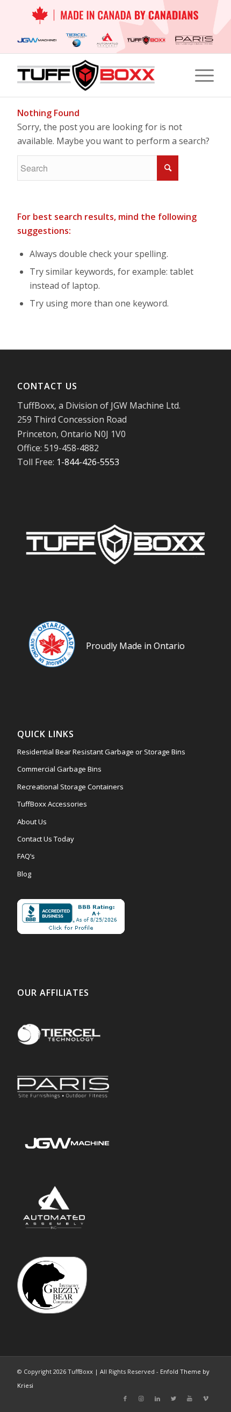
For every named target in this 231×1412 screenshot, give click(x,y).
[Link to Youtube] (190, 1398)
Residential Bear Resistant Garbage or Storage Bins (101, 752)
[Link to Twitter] (173, 1398)
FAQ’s (26, 856)
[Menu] (199, 75)
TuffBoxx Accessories (52, 804)
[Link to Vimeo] (206, 1398)
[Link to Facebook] (125, 1398)
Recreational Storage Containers (70, 786)
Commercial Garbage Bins (59, 769)
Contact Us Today (45, 839)
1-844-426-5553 (87, 462)
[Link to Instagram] (141, 1398)
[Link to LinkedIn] (157, 1398)
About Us (32, 821)
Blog (24, 874)
